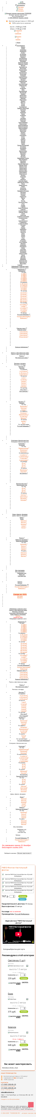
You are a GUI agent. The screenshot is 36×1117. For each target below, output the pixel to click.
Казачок (12, 1027)
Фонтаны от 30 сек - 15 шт (10, 1067)
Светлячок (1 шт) (16, 960)
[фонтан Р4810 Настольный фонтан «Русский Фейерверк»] (18, 876)
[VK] (22, 2)
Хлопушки (18, 613)
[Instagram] (22, 3)
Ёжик (10, 993)
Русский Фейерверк (22, 914)
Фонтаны (18, 611)
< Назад (18, 42)
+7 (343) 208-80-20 (13, 18)
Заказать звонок (23, 18)
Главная (20, 265)
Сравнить (22, 899)
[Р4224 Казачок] (13, 1032)
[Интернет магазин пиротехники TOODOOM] (18, 13)
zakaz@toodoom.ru (7, 1092)
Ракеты (18, 610)
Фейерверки (18, 609)
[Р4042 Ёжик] (12, 999)
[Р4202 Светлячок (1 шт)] (15, 966)
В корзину (23, 896)
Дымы (18, 614)
